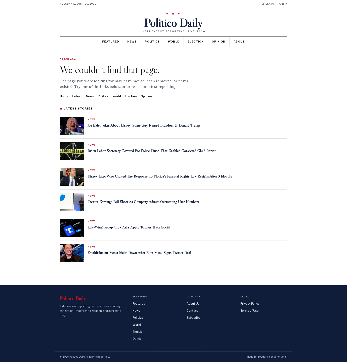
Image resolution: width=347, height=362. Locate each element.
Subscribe (194, 317)
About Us (193, 303)
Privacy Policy (249, 303)
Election (196, 41)
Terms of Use (249, 310)
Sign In (283, 3)
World (173, 41)
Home (64, 96)
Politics (152, 41)
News (132, 41)
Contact (192, 310)
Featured (110, 41)
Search (270, 3)
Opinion (218, 41)
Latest (77, 96)
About (239, 41)
